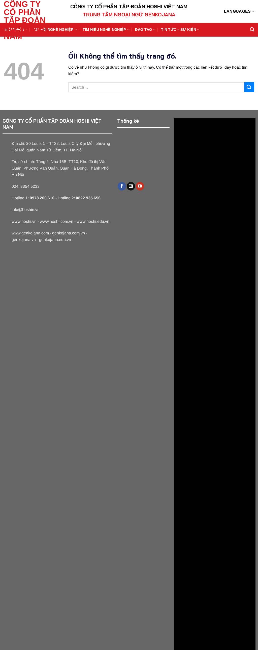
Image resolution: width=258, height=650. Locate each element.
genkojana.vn (24, 239)
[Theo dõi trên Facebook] (122, 186)
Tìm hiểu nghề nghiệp (104, 30)
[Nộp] (249, 87)
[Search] (252, 29)
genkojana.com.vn (68, 233)
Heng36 (128, 169)
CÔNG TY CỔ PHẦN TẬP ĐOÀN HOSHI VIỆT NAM (26, 20)
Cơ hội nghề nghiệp (53, 30)
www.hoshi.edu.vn (93, 221)
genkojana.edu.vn (55, 239)
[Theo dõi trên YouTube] (140, 186)
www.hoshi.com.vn (56, 221)
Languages (237, 11)
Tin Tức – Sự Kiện (178, 30)
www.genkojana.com (30, 233)
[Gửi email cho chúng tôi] (131, 186)
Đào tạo (143, 30)
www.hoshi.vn (24, 221)
